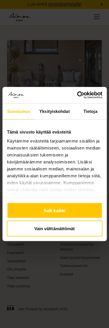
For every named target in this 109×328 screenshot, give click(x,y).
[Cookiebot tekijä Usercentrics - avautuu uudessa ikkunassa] (77, 95)
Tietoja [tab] (90, 111)
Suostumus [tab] (19, 111)
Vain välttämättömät (54, 228)
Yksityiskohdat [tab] (54, 111)
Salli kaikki (54, 210)
